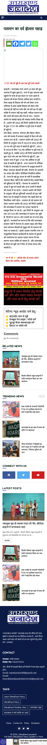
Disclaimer (35, 723)
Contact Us (17, 723)
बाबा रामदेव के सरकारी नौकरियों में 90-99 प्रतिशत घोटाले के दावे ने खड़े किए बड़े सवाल (11, 409)
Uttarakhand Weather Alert (15, 707)
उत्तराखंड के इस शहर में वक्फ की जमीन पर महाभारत (11, 429)
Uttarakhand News (11, 702)
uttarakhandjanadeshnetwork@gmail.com (23, 678)
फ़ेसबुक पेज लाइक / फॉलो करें (22, 319)
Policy (26, 723)
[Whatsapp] (35, 44)
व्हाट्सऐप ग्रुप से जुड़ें (18, 316)
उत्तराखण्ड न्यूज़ (35, 707)
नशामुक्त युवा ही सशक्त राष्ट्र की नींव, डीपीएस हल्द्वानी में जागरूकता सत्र (11, 359)
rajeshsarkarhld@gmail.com (22, 672)
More (7, 540)
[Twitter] (29, 44)
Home (8, 723)
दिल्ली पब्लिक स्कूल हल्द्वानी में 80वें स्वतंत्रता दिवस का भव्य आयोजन (11, 378)
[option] (23, 411)
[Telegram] (22, 44)
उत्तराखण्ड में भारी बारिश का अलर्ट (16, 712)
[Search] (41, 17)
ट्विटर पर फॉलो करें (18, 325)
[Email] (9, 44)
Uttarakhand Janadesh (28, 734)
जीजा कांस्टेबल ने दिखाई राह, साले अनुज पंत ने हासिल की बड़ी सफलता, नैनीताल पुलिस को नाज (11, 448)
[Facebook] (16, 44)
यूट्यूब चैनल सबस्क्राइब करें (21, 322)
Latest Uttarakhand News (14, 696)
